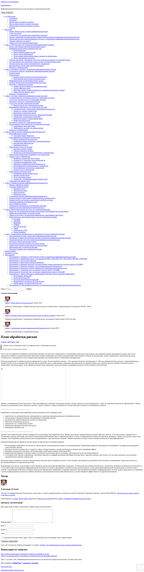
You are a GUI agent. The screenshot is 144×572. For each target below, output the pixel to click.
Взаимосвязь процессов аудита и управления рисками (32, 115)
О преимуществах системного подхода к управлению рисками (31, 98)
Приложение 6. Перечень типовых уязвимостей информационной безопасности (38, 268)
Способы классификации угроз (24, 162)
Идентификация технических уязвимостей (28, 168)
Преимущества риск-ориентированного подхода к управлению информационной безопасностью (44, 39)
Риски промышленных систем (24, 52)
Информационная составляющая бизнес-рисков (26, 81)
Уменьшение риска (20, 190)
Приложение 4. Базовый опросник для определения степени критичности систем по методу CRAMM (46, 264)
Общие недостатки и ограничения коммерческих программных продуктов (36, 215)
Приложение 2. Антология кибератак (22, 260)
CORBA (16, 225)
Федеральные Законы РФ (22, 276)
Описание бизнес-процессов (23, 136)
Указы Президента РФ (21, 278)
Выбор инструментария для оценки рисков (24, 213)
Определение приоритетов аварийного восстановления (29, 154)
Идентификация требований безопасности (24, 137)
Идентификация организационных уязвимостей (30, 166)
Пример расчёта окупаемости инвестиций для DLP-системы (31, 200)
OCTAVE (16, 219)
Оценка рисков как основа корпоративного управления (29, 64)
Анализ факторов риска (22, 88)
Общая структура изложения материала (23, 43)
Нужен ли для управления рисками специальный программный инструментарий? (39, 211)
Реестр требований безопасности (25, 139)
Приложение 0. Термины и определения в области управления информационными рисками (42, 257)
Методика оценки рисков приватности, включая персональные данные (39, 90)
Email (3, 530)
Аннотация (13, 18)
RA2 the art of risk (19, 226)
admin (7, 303)
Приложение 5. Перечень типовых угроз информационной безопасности (35, 266)
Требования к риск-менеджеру (24, 126)
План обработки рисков (17, 204)
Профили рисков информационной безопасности (27, 207)
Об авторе (13, 20)
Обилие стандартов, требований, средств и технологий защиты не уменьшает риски (39, 60)
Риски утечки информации (23, 54)
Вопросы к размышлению (18, 67)
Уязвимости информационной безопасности (29, 164)
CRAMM (16, 221)
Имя (3, 526)
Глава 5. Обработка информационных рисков (74, 499)
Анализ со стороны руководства (25, 111)
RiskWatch (17, 223)
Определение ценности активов (20, 147)
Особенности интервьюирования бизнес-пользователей (33, 153)
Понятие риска (14, 73)
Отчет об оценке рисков (22, 177)
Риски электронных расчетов (24, 58)
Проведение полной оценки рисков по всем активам (28, 245)
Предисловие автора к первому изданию (24, 24)
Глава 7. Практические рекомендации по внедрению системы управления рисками (35, 234)
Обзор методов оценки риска (23, 92)
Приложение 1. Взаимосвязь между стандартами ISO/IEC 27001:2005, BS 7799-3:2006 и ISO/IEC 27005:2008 (48, 259)
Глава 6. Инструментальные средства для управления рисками (27, 209)
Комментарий (6, 522)
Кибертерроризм (19, 50)
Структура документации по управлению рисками (27, 100)
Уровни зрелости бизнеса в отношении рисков (30, 86)
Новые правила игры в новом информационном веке (28, 31)
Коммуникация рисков (21, 120)
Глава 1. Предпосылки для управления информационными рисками (29, 45)
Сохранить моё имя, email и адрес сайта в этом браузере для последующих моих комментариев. (37, 537)
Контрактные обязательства (23, 143)
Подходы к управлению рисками (21, 84)
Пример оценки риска (21, 175)
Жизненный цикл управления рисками (23, 247)
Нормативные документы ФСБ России (27, 283)
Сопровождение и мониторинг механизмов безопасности (34, 109)
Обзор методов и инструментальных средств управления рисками (33, 217)
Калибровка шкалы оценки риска (25, 173)
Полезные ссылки (11, 253)
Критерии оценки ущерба (22, 149)
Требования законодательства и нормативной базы (31, 141)
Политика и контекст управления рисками (24, 101)
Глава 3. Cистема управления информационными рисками (26, 96)
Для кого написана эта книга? (20, 41)
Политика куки (6, 566)
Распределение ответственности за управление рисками (29, 124)
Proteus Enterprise (19, 232)
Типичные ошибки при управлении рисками (25, 249)
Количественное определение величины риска (30, 77)
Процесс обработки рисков (19, 185)
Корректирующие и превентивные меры (28, 118)
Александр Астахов (44, 499)
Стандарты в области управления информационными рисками (32, 71)
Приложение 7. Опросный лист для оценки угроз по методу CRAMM (34, 270)
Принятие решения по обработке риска (23, 202)
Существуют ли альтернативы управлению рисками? (28, 35)
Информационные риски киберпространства (25, 48)
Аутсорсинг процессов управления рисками (25, 122)
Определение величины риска (20, 172)
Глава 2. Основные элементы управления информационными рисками (30, 69)
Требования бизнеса (20, 145)
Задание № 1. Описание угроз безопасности (29, 160)
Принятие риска (19, 189)
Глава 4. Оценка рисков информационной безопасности (25, 132)
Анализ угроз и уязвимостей (19, 156)
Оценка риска (14, 75)
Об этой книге (10, 16)
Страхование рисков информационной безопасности (28, 196)
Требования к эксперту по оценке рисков (28, 128)
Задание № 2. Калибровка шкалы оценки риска (30, 179)
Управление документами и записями (27, 117)
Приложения (9, 255)
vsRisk (15, 228)
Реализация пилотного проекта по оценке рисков (27, 243)
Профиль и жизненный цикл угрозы (26, 158)
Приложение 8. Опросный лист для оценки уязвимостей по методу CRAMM (37, 272)
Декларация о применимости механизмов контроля (27, 206)
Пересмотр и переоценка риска (24, 113)
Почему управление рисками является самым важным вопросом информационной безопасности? (44, 37)
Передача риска (19, 192)
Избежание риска (19, 194)
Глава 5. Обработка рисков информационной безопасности (26, 183)
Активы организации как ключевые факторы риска (27, 83)
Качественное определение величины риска (29, 79)
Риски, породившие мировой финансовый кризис (27, 47)
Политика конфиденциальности (12, 570)
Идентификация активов (18, 134)
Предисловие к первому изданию (21, 22)
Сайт (2, 533)
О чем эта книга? (15, 33)
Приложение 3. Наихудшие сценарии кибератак (26, 262)
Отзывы (12, 28)
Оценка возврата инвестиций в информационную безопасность (32, 198)
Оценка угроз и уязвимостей (23, 170)
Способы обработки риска (18, 187)
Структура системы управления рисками (24, 103)
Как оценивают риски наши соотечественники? (26, 65)
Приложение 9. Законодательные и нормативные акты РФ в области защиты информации (41, 274)
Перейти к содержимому (10, 2)
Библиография (10, 251)
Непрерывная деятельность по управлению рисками (28, 107)
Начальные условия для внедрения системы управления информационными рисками (40, 238)
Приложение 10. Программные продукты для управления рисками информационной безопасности (45, 285)
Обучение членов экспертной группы (22, 242)
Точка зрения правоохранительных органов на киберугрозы (35, 56)
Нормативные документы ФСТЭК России (28, 281)
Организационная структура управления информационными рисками (34, 240)
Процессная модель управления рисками (28, 105)
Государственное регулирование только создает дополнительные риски (35, 62)
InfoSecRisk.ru (6, 5)
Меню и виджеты (7, 12)
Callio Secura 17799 (20, 230)
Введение (8, 30)
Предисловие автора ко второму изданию (24, 26)
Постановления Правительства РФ (26, 279)
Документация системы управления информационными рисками (32, 236)
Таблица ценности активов (23, 151)
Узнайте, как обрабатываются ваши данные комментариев (60, 545)
